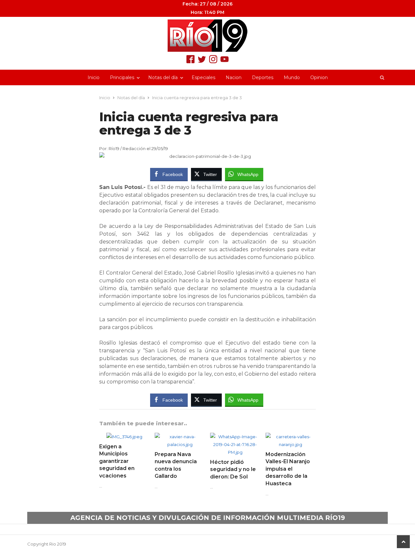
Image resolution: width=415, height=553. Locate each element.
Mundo (292, 77)
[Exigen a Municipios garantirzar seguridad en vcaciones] (124, 436)
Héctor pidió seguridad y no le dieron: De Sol (233, 469)
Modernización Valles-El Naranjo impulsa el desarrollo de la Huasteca (288, 469)
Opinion (319, 77)
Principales (122, 77)
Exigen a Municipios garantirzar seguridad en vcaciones (117, 461)
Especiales (203, 77)
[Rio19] (207, 35)
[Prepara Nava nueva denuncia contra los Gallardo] (180, 436)
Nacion (234, 77)
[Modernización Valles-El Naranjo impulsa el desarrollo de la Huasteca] (291, 436)
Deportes (262, 77)
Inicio (94, 77)
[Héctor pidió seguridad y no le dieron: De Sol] (235, 436)
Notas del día (163, 77)
